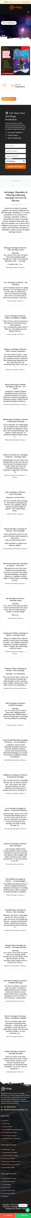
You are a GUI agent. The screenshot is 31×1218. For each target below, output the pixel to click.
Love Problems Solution (8, 1193)
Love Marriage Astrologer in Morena (14, 828)
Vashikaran (5, 1196)
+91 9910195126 (9, 1107)
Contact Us (5, 1120)
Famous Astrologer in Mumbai (10, 1155)
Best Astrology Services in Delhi (10, 1164)
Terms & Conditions (7, 1126)
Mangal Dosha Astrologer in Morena (14, 965)
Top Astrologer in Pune (8, 1158)
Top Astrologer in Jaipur (8, 1149)
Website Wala (20, 1208)
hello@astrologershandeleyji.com (15, 1110)
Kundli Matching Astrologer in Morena (15, 760)
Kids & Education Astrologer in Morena (14, 548)
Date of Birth (9, 159)
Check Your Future (15, 166)
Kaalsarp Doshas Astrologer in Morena (14, 688)
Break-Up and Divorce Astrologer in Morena (14, 476)
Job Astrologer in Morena (14, 618)
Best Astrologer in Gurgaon (9, 1135)
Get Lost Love (6, 1187)
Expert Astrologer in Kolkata (9, 1152)
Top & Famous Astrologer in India (11, 1161)
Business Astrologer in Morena (15, 369)
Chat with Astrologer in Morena (15, 1001)
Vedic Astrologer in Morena (15, 514)
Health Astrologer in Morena (15, 1072)
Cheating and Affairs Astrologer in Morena (15, 652)
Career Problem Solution (8, 1181)
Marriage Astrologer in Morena (15, 267)
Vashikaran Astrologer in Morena (14, 793)
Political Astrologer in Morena (14, 895)
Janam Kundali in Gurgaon (9, 1178)
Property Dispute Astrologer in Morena (15, 404)
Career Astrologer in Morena (14, 334)
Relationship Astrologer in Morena (15, 440)
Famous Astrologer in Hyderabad (11, 1138)
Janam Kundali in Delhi (8, 1167)
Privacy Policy (6, 1123)
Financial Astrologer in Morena (15, 864)
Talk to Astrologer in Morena (14, 1036)
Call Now (9, 1215)
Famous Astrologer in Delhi (9, 1132)
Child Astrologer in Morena (15, 725)
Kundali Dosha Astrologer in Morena (14, 930)
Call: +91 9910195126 (9, 23)
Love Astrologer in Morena (15, 301)
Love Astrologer (6, 1184)
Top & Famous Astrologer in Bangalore (12, 1129)
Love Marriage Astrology (8, 1190)
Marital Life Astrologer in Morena (14, 583)
